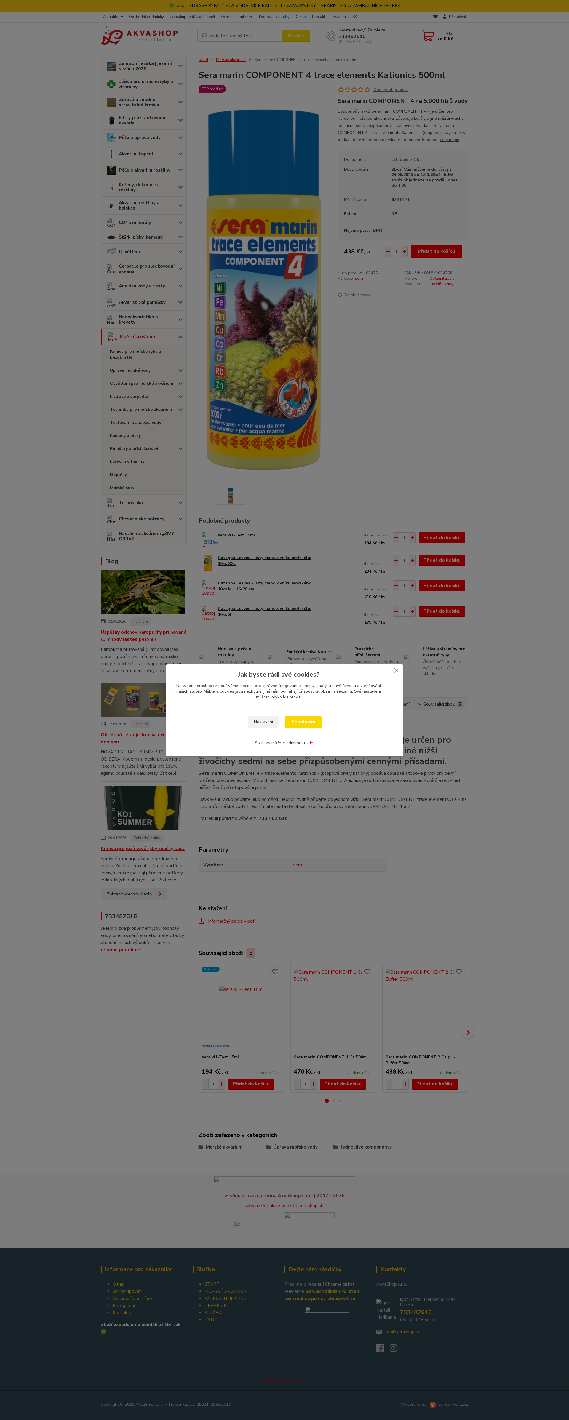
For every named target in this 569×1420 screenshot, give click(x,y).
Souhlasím (303, 722)
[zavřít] (396, 670)
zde (309, 743)
